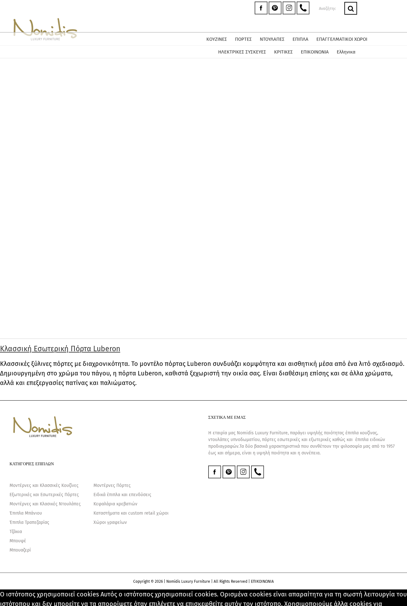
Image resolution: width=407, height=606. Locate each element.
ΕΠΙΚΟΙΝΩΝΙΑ (262, 581)
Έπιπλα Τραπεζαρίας (29, 522)
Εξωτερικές (21, 494)
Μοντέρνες (20, 485)
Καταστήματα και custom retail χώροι (131, 513)
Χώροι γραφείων (110, 522)
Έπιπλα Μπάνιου (26, 513)
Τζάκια (16, 531)
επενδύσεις (140, 494)
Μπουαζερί (20, 550)
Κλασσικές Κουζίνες (59, 485)
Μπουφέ (18, 541)
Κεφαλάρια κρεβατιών (115, 504)
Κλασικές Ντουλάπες (60, 504)
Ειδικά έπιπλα (106, 494)
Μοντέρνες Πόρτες (112, 485)
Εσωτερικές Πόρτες (59, 494)
